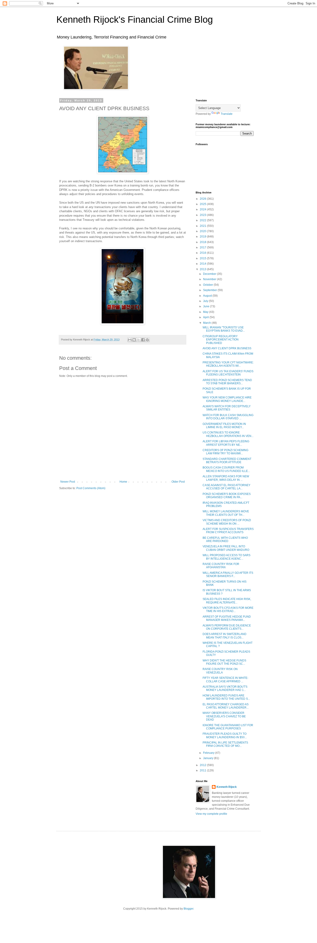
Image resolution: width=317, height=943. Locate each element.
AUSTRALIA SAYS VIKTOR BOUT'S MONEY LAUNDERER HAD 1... (225, 688)
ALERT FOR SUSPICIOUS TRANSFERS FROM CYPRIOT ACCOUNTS (228, 530)
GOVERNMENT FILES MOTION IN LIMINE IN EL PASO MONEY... (224, 425)
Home (123, 481)
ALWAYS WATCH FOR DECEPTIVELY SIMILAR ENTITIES (227, 408)
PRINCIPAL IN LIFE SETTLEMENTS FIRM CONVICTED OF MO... (225, 744)
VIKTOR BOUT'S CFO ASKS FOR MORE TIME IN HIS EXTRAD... (228, 609)
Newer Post (67, 481)
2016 (203, 252)
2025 (203, 204)
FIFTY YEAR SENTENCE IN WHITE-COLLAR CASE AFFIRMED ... (225, 679)
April (206, 317)
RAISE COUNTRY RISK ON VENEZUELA (220, 670)
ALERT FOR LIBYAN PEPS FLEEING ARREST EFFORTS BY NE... (226, 443)
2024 (203, 209)
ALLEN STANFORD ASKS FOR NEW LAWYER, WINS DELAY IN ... (226, 478)
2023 (203, 215)
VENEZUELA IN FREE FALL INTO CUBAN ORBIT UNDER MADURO (226, 548)
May (206, 312)
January (208, 758)
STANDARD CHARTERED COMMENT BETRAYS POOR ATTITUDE (227, 460)
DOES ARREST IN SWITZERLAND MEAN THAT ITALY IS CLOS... (224, 635)
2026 (203, 198)
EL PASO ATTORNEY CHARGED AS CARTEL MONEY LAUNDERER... (226, 706)
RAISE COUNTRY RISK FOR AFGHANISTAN (221, 565)
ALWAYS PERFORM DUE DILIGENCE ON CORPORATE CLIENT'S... (227, 627)
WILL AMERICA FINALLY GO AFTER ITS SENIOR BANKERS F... (228, 574)
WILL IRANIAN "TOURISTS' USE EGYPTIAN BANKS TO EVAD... (224, 329)
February (209, 752)
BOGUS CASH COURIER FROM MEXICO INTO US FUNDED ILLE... (226, 469)
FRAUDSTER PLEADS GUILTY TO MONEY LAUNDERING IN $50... (225, 735)
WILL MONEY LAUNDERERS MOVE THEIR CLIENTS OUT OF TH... (226, 513)
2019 (203, 236)
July (206, 301)
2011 (203, 770)
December (210, 274)
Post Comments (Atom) (90, 488)
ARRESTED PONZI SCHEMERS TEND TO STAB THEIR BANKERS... (227, 381)
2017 (203, 247)
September (210, 290)
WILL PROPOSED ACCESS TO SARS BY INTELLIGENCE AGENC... (226, 557)
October (208, 284)
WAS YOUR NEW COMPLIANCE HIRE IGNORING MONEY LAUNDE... (227, 399)
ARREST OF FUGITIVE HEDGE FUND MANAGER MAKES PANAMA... (227, 618)
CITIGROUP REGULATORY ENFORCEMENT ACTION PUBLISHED (221, 340)
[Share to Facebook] (143, 339)
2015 (203, 258)
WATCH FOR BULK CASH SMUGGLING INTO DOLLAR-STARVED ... (228, 417)
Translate (227, 113)
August (208, 295)
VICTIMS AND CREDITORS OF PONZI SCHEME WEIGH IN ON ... (227, 522)
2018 (203, 242)
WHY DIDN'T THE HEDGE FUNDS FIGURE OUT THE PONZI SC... (224, 662)
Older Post (178, 481)
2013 (203, 269)
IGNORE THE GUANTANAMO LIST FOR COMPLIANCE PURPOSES (228, 727)
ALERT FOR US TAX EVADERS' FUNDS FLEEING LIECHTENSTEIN (228, 373)
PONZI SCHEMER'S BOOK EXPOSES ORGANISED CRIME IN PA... (227, 495)
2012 (203, 765)
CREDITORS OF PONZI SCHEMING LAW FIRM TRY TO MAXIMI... (225, 452)
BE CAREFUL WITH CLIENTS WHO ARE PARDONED (225, 539)
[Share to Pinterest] (147, 339)
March (207, 322)
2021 (203, 226)
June (206, 306)
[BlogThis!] (134, 339)
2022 (203, 220)
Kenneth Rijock (227, 787)
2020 (203, 231)
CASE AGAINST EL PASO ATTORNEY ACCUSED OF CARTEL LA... (226, 487)
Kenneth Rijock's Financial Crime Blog (134, 19)
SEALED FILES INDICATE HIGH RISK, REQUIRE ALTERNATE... (227, 600)
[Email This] (129, 339)
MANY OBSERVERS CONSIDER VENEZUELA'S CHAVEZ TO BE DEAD (224, 716)
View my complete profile (211, 813)
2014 (203, 263)
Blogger (188, 908)
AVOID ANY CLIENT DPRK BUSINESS (227, 348)
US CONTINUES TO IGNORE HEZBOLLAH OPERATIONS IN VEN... (228, 434)
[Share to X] (138, 339)
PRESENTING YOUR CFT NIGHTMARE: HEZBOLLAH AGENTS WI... (228, 364)
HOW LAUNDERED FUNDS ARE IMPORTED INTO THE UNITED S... (226, 697)
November (210, 279)
